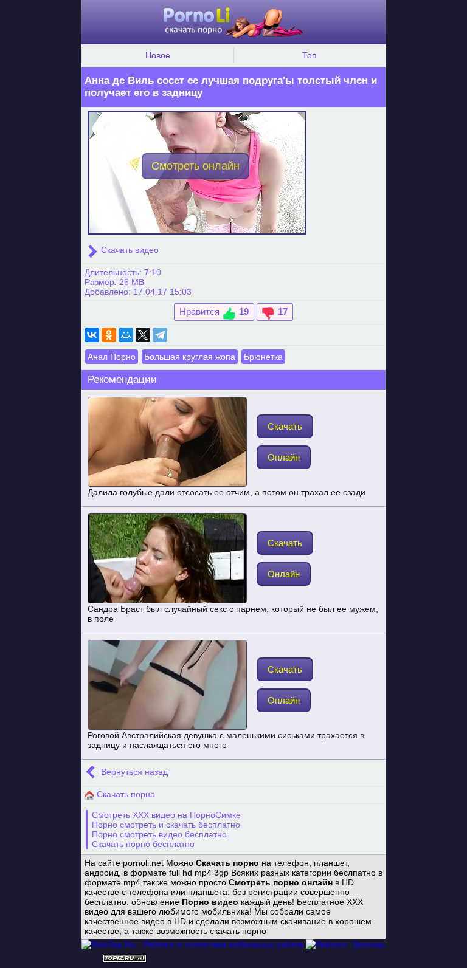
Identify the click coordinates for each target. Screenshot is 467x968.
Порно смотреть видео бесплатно (159, 834)
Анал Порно (112, 357)
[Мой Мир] (126, 335)
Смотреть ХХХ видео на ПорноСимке (166, 815)
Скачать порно (124, 794)
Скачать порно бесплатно (143, 844)
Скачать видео (129, 250)
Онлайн (284, 457)
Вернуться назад (133, 772)
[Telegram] (160, 335)
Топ (309, 55)
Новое (157, 55)
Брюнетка (263, 357)
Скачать (285, 426)
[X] (143, 335)
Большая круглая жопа (189, 357)
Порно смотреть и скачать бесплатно (166, 824)
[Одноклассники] (109, 335)
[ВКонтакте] (92, 335)
